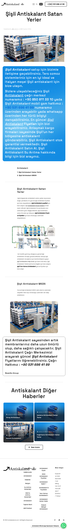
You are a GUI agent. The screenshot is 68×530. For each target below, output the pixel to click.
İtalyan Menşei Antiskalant (44, 507)
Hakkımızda (28, 472)
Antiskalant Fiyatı (44, 469)
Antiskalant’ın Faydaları (43, 489)
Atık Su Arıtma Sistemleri (27, 495)
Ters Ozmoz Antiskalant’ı (43, 494)
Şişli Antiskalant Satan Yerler (30, 172)
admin (16, 29)
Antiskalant (28, 476)
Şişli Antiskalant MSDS (28, 175)
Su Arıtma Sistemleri (27, 488)
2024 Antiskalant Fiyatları (44, 476)
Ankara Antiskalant (13, 438)
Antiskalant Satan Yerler (43, 500)
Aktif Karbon (27, 508)
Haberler (28, 480)
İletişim (27, 483)
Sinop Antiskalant (13, 417)
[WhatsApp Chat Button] (63, 525)
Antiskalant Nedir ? (44, 483)
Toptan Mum (27, 504)
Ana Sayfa (27, 468)
